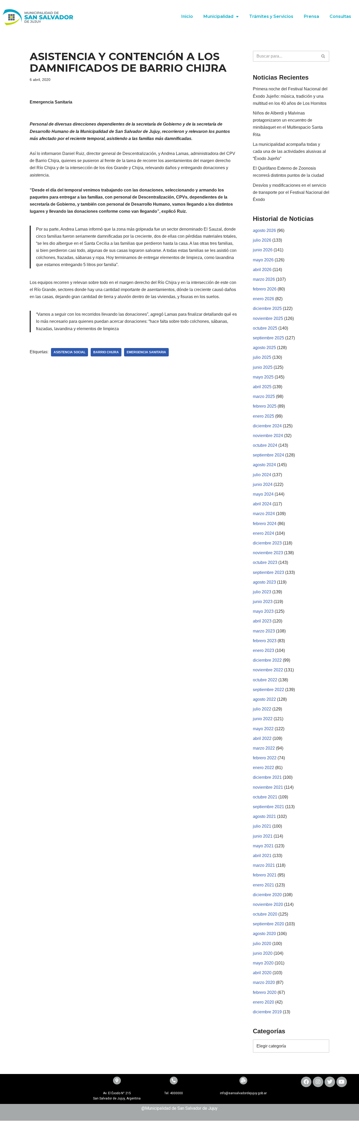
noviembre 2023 (268, 553)
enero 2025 (263, 416)
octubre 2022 (265, 680)
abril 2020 (262, 973)
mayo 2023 (263, 611)
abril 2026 (262, 269)
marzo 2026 (264, 279)
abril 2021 (262, 855)
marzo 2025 (264, 396)
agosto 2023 (264, 582)
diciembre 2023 (267, 543)
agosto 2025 (264, 347)
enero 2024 (263, 533)
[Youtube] (341, 1082)
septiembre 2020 (268, 924)
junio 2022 (263, 719)
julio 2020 (262, 943)
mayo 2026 (263, 260)
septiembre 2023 (268, 572)
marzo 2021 (264, 865)
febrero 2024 (264, 523)
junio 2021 (263, 836)
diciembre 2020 (267, 895)
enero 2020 (263, 1002)
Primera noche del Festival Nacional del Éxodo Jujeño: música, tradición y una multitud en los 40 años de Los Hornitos (290, 96)
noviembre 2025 (268, 318)
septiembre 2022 (268, 689)
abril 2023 (262, 621)
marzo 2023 (264, 631)
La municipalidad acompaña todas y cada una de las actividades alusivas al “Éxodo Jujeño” (289, 151)
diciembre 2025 (267, 308)
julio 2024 (262, 475)
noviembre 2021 (268, 787)
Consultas (340, 16)
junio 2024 (263, 484)
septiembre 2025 (268, 338)
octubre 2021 (265, 797)
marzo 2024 (264, 513)
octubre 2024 (265, 445)
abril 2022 (262, 738)
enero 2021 (263, 885)
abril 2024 (262, 504)
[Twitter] (330, 1082)
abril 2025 (262, 387)
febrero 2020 (264, 992)
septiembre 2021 (268, 807)
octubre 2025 (265, 328)
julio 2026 (262, 240)
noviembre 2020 (268, 904)
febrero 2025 (264, 406)
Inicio (187, 16)
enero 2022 (263, 767)
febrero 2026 (264, 289)
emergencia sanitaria (146, 352)
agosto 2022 (264, 699)
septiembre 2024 (268, 455)
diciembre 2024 (267, 426)
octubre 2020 (265, 914)
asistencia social (69, 352)
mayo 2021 (263, 846)
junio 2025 (263, 367)
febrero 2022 (264, 758)
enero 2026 (263, 299)
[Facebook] (306, 1082)
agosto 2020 (264, 933)
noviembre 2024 (268, 435)
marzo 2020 (264, 982)
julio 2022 (262, 709)
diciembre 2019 (267, 1012)
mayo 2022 (263, 729)
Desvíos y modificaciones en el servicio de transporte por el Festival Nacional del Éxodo (291, 192)
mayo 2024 (263, 494)
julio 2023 (262, 592)
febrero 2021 (264, 875)
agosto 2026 (264, 230)
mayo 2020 (263, 963)
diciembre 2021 (267, 777)
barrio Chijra (106, 352)
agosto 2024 (264, 465)
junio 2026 (263, 250)
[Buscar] (323, 56)
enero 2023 (263, 650)
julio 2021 (262, 826)
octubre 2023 (265, 562)
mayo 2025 (263, 377)
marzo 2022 (264, 748)
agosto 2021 (264, 816)
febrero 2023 (264, 641)
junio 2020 (263, 953)
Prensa (311, 16)
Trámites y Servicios (271, 16)
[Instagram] (318, 1082)
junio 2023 (263, 601)
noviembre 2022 (268, 670)
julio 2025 (262, 357)
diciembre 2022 (267, 660)
